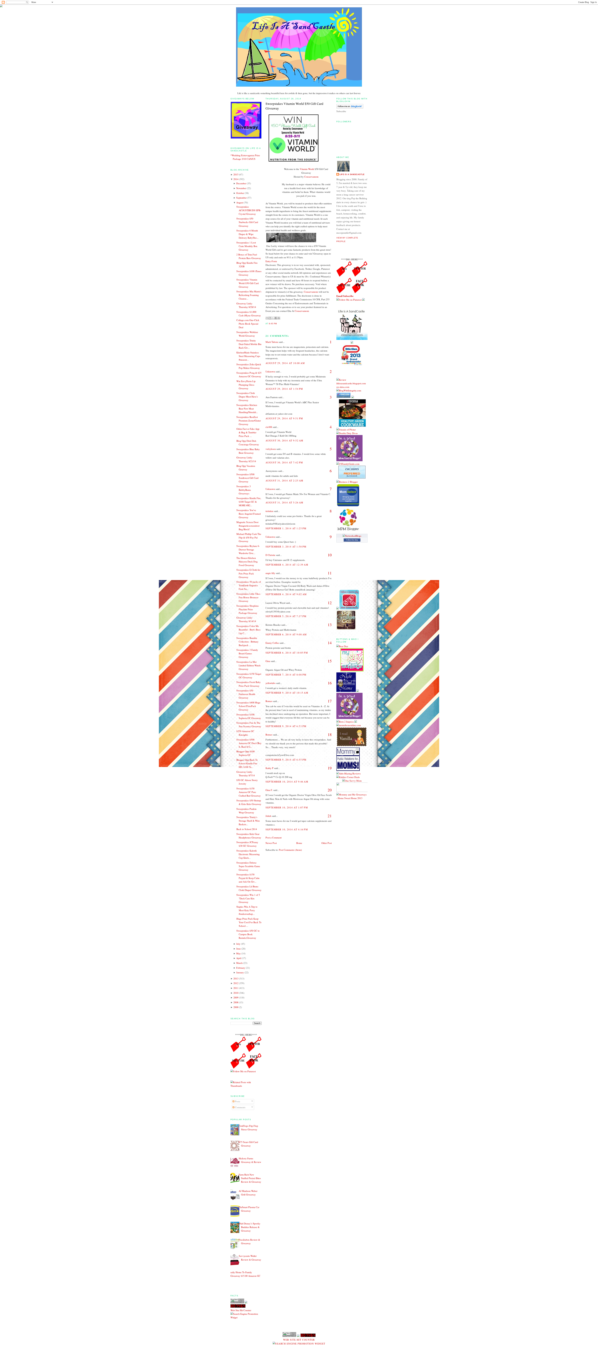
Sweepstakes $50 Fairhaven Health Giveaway (245, 694)
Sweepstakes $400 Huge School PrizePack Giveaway (248, 706)
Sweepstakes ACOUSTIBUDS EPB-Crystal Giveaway (248, 210)
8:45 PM (273, 324)
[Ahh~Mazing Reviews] (348, 773)
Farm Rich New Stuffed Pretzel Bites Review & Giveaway (250, 1178)
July (238, 943)
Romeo (269, 701)
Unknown (270, 371)
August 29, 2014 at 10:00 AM (285, 363)
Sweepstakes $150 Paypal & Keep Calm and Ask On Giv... (247, 878)
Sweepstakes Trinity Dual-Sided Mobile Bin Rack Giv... (248, 344)
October (240, 193)
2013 (235, 978)
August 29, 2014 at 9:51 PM (284, 418)
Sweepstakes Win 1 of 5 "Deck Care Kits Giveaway (248, 898)
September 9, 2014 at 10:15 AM (287, 692)
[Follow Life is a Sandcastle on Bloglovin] (349, 107)
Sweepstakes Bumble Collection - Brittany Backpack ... (247, 641)
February (240, 967)
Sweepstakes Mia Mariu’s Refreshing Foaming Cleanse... (248, 295)
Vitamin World (307, 169)
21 (330, 815)
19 (330, 768)
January (240, 972)
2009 (235, 997)
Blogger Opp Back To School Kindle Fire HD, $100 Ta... (247, 763)
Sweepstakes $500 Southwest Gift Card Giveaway (247, 478)
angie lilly (270, 573)
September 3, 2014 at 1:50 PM (286, 546)
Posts (237, 1101)
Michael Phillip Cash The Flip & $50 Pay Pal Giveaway (248, 537)
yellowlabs (270, 683)
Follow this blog (352, 540)
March (239, 962)
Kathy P (269, 768)
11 (330, 573)
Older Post (326, 843)
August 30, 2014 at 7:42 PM (284, 462)
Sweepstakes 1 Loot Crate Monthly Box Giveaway (246, 246)
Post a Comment (274, 837)
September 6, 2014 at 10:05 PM (287, 652)
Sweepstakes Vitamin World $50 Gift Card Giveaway (247, 283)
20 (330, 789)
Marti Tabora (272, 341)
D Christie (270, 555)
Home (299, 843)
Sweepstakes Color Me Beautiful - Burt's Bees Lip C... (248, 629)
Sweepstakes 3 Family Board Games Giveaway (247, 653)
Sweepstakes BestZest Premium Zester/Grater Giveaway (248, 420)
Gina (268, 661)
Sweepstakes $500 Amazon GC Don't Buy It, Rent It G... (248, 743)
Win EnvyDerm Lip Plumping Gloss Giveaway (246, 385)
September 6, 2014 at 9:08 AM (286, 634)
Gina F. (269, 790)
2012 (235, 983)
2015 (235, 174)
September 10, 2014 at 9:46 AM (287, 781)
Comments (239, 1107)
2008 (235, 1002)
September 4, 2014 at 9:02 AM (286, 594)
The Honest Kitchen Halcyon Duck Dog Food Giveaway (247, 561)
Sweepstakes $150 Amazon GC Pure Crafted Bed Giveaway (248, 792)
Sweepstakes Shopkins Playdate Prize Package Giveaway (247, 609)
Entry (268, 261)
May (238, 953)
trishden (269, 511)
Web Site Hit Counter (240, 1310)
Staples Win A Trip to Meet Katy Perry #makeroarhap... (246, 910)
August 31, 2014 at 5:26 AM (284, 502)
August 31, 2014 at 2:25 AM (284, 480)
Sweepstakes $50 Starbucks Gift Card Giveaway (247, 222)
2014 (235, 179)
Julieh (268, 815)
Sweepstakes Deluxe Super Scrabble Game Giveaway (248, 866)
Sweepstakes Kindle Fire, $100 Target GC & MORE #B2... (248, 502)
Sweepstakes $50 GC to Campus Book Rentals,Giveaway (248, 934)
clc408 (269, 426)
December (241, 183)
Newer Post (271, 843)
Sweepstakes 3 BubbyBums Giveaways (243, 490)
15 (330, 661)
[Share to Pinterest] (278, 318)
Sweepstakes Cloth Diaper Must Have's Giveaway (247, 396)
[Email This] (266, 318)
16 (330, 682)
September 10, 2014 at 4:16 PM (287, 829)
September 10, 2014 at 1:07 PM (287, 807)
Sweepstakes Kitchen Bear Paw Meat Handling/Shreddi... (247, 408)
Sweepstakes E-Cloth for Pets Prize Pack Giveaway (248, 573)
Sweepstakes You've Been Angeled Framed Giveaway (248, 514)
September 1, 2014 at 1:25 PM (286, 528)
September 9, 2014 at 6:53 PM (286, 726)
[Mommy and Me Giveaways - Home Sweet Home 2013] (352, 798)
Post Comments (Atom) (290, 849)
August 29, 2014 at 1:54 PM (284, 388)
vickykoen (271, 448)
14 (330, 642)
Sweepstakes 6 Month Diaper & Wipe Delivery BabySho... (247, 234)
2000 (235, 1007)
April (238, 958)
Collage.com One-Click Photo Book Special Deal (247, 324)
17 (330, 701)
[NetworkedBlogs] (352, 535)
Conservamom (311, 176)
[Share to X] (272, 318)
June (238, 948)
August (239, 202)
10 (330, 554)
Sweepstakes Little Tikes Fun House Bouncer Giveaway (248, 597)
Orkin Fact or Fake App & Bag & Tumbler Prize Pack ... (247, 432)
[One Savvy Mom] (352, 780)
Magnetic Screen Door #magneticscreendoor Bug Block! (248, 526)
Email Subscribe (345, 296)
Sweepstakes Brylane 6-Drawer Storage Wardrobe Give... (248, 549)
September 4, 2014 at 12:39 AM (287, 564)
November (241, 188)
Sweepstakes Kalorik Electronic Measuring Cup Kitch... (248, 854)
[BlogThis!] (269, 318)
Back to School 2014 (246, 829)
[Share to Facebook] (275, 318)
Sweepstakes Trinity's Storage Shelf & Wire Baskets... (248, 821)
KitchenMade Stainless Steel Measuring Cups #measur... (248, 356)
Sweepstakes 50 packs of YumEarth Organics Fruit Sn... (248, 585)
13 (330, 624)
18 (330, 734)
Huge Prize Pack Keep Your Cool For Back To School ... (248, 922)
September (241, 197)
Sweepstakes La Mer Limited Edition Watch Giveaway (248, 665)
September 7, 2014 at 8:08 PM (286, 674)
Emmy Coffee (272, 642)
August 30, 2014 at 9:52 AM (284, 440)
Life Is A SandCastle (352, 174)
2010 (235, 992)
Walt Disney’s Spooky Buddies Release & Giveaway (249, 1227)
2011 (235, 988)
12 (330, 602)
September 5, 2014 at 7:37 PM (286, 616)
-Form (274, 261)
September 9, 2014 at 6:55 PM (286, 759)
